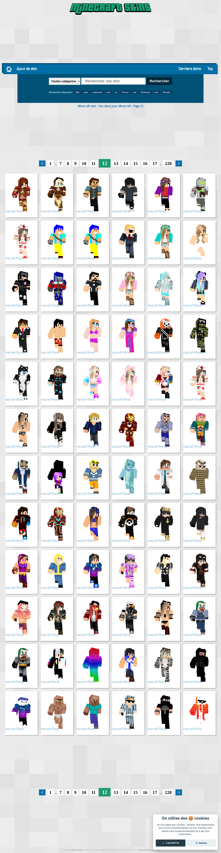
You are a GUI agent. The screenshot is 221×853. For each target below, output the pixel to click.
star (134, 92)
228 (168, 163)
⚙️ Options (201, 843)
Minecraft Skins (77, 850)
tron (156, 92)
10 (84, 163)
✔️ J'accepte (170, 843)
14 (125, 163)
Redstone (145, 92)
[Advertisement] (110, 39)
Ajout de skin (27, 69)
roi (116, 92)
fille (77, 92)
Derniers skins (190, 69)
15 (135, 163)
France (125, 92)
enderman (97, 92)
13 (116, 163)
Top (210, 69)
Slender (166, 92)
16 (145, 163)
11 (93, 163)
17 (155, 163)
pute (86, 92)
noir (108, 92)
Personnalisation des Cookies (149, 850)
